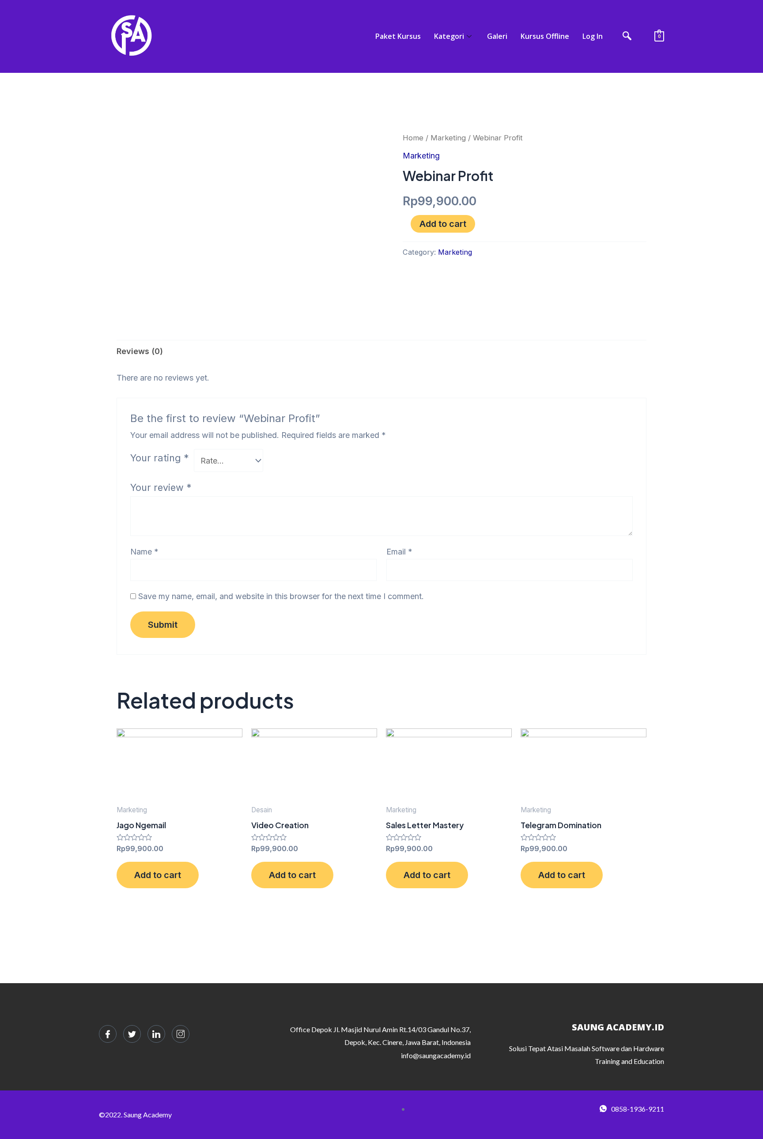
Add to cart (442, 224)
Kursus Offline (545, 36)
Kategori (449, 36)
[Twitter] (132, 1034)
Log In (592, 36)
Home (413, 137)
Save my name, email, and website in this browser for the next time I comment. (281, 596)
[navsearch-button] (627, 36)
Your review (161, 487)
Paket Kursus (398, 36)
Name (144, 551)
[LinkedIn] (156, 1034)
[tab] (140, 351)
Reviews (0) (140, 351)
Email (399, 551)
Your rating (159, 458)
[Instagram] (180, 1034)
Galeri (497, 36)
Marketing (448, 137)
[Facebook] (108, 1034)
